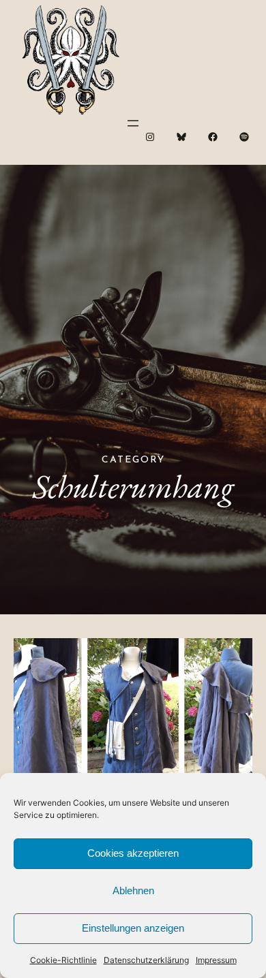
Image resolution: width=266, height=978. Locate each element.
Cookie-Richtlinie (63, 960)
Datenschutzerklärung (146, 960)
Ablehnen (133, 890)
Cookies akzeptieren (133, 853)
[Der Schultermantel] (133, 718)
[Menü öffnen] (133, 123)
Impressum (216, 960)
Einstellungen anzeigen (133, 928)
